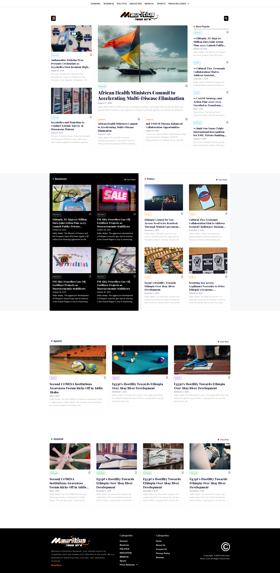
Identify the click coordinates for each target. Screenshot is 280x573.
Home (159, 541)
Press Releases (177, 3)
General (96, 3)
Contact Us (161, 549)
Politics (151, 179)
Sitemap (160, 557)
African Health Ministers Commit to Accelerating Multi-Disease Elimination (141, 95)
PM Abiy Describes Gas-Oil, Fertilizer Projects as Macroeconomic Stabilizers (114, 223)
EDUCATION (136, 3)
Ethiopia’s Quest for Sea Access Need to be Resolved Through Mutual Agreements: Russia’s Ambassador (162, 225)
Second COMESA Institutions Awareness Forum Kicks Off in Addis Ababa (76, 388)
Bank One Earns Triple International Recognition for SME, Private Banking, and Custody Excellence (209, 133)
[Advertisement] (134, 160)
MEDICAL (149, 3)
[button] (226, 18)
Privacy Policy (163, 553)
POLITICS (122, 3)
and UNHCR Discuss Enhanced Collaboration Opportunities (164, 125)
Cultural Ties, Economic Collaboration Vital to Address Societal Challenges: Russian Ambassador (209, 75)
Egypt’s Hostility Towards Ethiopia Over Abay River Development (160, 286)
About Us (160, 545)
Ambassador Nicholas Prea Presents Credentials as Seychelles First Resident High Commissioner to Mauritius (69, 65)
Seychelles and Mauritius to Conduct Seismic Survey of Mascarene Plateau (67, 126)
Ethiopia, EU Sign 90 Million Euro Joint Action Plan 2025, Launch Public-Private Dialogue (69, 224)
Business (109, 3)
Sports (161, 3)
